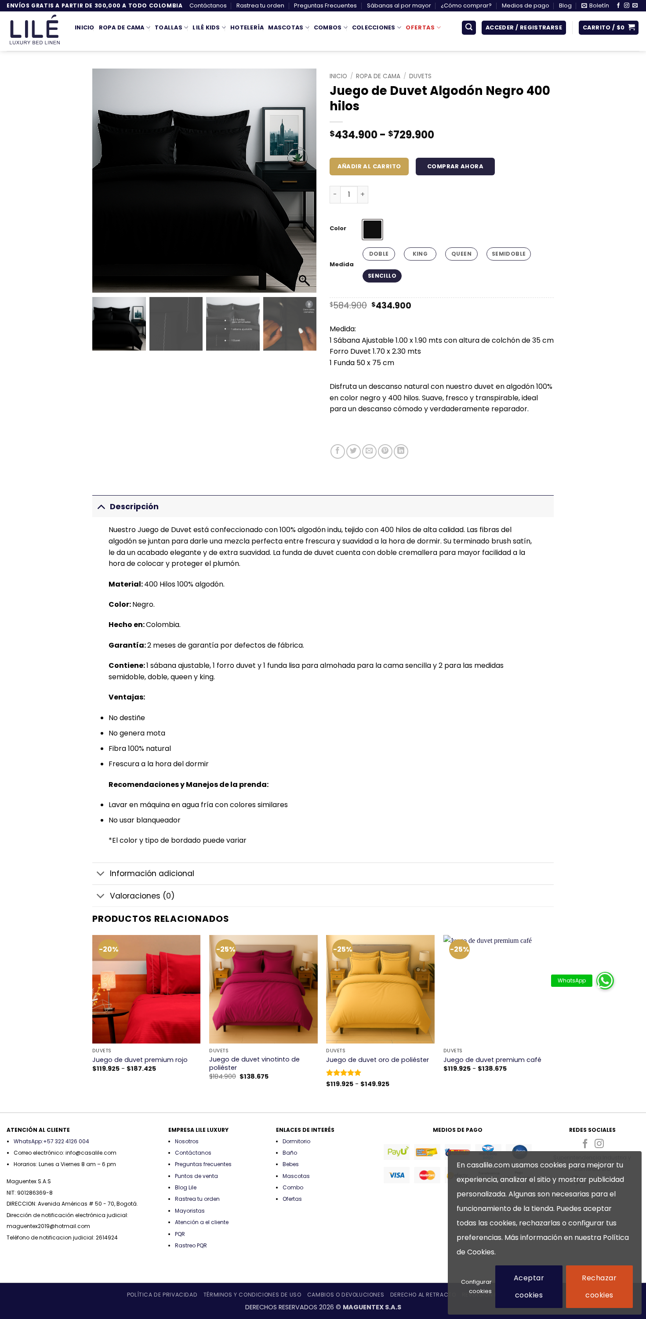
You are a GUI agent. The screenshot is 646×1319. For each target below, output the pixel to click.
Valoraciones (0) (142, 896)
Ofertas (420, 27)
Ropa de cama (378, 76)
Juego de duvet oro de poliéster (377, 1060)
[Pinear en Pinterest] (385, 451)
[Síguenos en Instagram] (626, 6)
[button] (595, 5)
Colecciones (374, 27)
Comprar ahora (455, 166)
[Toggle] (100, 506)
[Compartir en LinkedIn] (401, 451)
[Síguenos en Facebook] (618, 6)
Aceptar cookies (529, 1286)
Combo (293, 1187)
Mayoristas (190, 1210)
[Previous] (92, 1023)
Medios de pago (525, 5)
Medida (342, 264)
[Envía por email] (369, 451)
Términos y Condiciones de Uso (252, 1294)
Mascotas (285, 27)
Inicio (84, 27)
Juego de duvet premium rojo (140, 1060)
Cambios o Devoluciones (345, 1294)
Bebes (291, 1164)
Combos (328, 27)
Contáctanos (208, 5)
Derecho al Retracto (423, 1294)
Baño (290, 1152)
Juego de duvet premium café (492, 1060)
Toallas (168, 27)
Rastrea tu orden (260, 5)
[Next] (551, 1023)
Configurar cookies (476, 1286)
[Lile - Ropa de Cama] (34, 31)
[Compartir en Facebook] (337, 451)
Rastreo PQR (191, 1245)
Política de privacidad (162, 1294)
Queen (461, 253)
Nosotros (187, 1141)
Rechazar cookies (599, 1286)
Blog (565, 5)
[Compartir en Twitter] (353, 451)
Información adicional (152, 873)
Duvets (420, 76)
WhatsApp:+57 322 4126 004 (51, 1141)
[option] (372, 229)
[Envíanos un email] (635, 6)
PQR (180, 1234)
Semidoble (509, 253)
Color (338, 228)
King (420, 253)
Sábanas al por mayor (399, 5)
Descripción (134, 506)
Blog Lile (185, 1187)
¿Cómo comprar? (466, 5)
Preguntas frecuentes (203, 1164)
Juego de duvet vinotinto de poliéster (254, 1063)
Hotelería (247, 27)
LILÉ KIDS (206, 27)
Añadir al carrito (369, 166)
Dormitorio (296, 1141)
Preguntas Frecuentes (325, 5)
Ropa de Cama (122, 27)
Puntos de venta (196, 1176)
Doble (379, 253)
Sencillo (382, 275)
